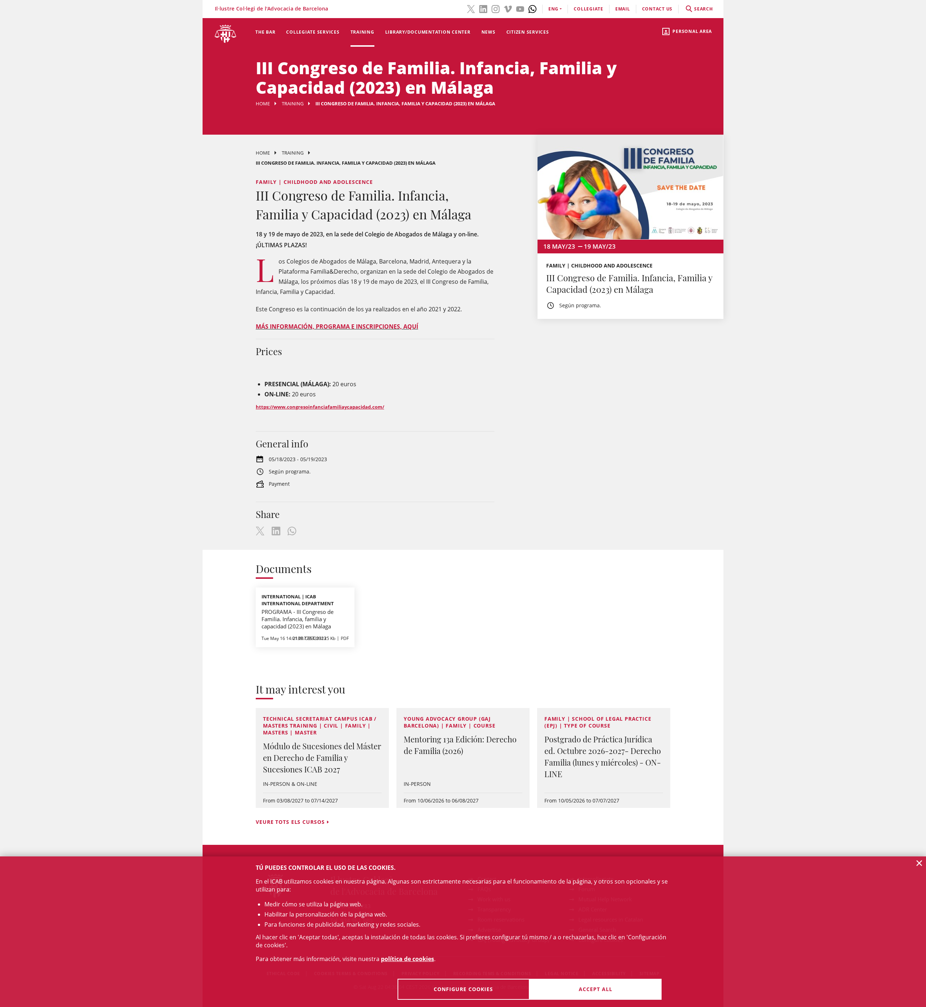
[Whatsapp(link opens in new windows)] (532, 8)
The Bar (265, 32)
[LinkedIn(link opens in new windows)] (483, 8)
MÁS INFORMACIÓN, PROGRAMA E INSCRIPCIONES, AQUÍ (337, 326)
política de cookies (407, 959)
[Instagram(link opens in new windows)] (496, 8)
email (622, 9)
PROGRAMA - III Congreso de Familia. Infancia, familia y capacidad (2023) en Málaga (298, 619)
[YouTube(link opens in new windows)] (520, 8)
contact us (657, 9)
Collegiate (588, 9)
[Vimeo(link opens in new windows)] (508, 8)
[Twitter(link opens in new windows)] (471, 8)
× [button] (919, 862)
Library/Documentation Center (428, 32)
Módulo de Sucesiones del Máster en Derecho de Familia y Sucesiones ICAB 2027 (322, 758)
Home (263, 103)
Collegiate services (312, 32)
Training (362, 32)
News (488, 32)
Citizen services (527, 32)
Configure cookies (463, 989)
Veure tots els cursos (290, 821)
